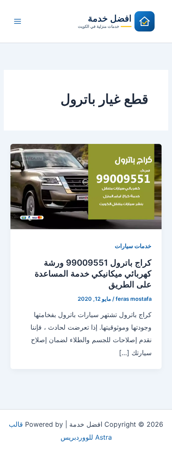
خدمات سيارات (133, 245)
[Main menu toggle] (17, 21)
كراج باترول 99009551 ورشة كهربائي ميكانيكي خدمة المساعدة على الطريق (93, 273)
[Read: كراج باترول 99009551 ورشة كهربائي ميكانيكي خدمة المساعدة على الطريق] (86, 186)
